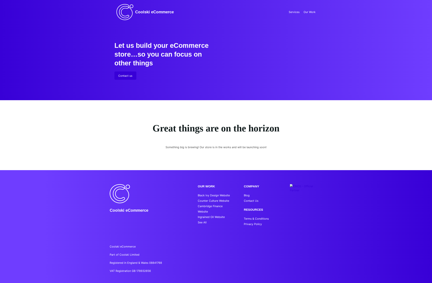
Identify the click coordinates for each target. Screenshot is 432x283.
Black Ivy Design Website (214, 195)
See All (202, 222)
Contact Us (251, 200)
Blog (247, 195)
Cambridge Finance (210, 206)
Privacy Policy (253, 224)
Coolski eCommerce (154, 12)
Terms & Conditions (256, 218)
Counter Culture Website (213, 200)
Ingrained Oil (206, 217)
